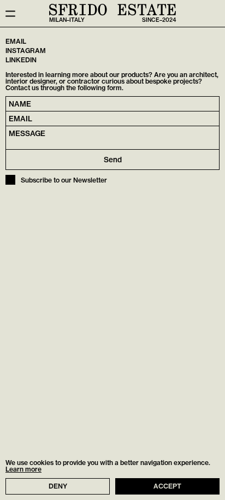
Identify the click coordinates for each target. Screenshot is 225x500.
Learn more (23, 469)
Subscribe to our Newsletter (64, 180)
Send (113, 159)
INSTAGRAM (25, 51)
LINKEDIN (21, 60)
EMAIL (15, 41)
